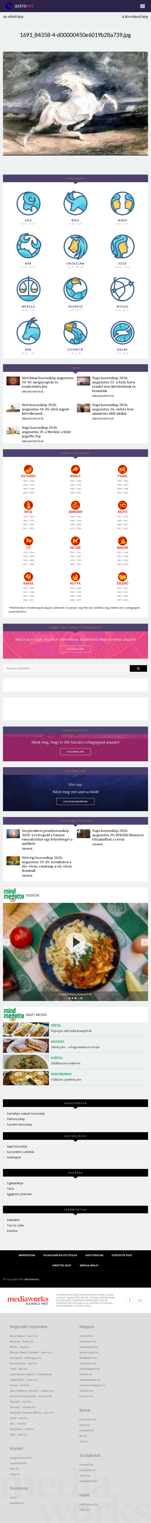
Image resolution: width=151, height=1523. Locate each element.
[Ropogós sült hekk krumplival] (27, 1029)
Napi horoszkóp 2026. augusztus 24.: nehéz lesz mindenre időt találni (113, 409)
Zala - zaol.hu (18, 1434)
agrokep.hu (17, 1502)
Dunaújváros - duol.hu (23, 1363)
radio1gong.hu (88, 1504)
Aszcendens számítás (20, 1152)
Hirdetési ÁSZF (61, 1265)
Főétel (56, 1025)
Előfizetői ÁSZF (122, 1255)
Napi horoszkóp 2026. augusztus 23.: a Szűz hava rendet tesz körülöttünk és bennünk (114, 384)
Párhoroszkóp (16, 1119)
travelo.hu (85, 1374)
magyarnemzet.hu (21, 1457)
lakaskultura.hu (88, 1346)
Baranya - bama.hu (22, 1341)
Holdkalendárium (75, 801)
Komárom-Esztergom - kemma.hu (31, 1396)
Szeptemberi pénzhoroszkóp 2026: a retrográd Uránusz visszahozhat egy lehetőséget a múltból (47, 837)
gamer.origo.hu (88, 1352)
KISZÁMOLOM (75, 649)
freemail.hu (86, 1464)
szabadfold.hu (18, 1463)
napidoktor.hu (87, 1363)
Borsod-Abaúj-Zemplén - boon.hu (31, 1352)
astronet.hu (86, 1335)
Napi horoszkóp (17, 1146)
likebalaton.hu (88, 1357)
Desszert (57, 1041)
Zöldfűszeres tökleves (65, 1063)
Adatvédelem (94, 1255)
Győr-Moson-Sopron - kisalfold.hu (31, 1374)
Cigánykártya (15, 1183)
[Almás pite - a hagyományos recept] (27, 1046)
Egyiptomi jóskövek (19, 1194)
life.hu (83, 1435)
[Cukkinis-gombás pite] (27, 1078)
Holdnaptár (14, 1157)
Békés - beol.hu (19, 1346)
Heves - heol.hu (19, 1385)
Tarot (10, 1188)
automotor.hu (87, 1341)
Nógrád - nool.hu (20, 1401)
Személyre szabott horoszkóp (26, 1113)
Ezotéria (12, 1231)
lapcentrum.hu (88, 1481)
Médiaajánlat (89, 1265)
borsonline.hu (87, 1419)
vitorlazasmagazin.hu (92, 1385)
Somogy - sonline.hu (22, 1407)
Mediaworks (32, 1279)
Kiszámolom (75, 751)
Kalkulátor (13, 1220)
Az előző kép (13, 16)
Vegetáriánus (61, 1073)
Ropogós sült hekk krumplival (71, 1031)
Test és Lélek (15, 1225)
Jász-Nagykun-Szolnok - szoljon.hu (31, 1390)
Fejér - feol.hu (18, 1368)
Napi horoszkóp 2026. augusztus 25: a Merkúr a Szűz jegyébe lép (46, 431)
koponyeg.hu (87, 1470)
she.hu (83, 1441)
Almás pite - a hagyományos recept (75, 1047)
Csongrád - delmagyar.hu (25, 1357)
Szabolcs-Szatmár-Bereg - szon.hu (31, 1412)
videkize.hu (86, 1390)
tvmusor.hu (86, 1396)
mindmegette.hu (89, 1368)
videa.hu (84, 1475)
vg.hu (13, 1497)
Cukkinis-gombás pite (66, 1079)
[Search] (138, 668)
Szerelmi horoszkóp (19, 1124)
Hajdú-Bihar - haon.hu (23, 1379)
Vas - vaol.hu (18, 1423)
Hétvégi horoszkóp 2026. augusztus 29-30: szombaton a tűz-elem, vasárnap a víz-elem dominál (47, 864)
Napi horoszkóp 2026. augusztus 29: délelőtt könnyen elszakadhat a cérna (118, 834)
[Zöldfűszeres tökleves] (27, 1062)
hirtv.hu (14, 1468)
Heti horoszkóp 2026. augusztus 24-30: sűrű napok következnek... (45, 409)
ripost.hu (84, 1424)
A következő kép (135, 16)
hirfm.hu (84, 1509)
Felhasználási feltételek (60, 1255)
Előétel (57, 1057)
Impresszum (27, 1255)
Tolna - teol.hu (19, 1418)
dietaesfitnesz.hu (89, 1379)
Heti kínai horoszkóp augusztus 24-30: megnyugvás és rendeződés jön (48, 382)
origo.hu (15, 1474)
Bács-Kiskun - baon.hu (24, 1335)
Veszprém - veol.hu (22, 1429)
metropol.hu (86, 1430)
